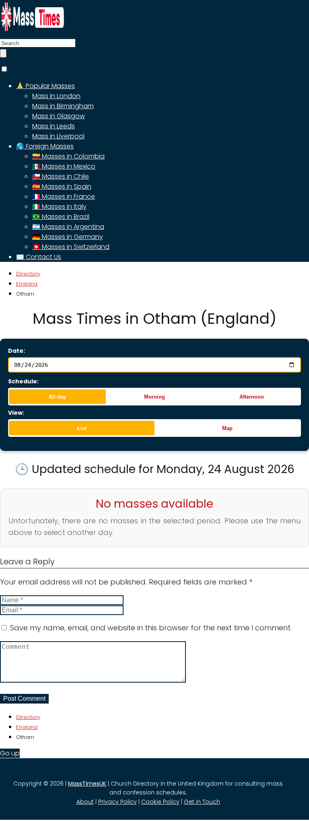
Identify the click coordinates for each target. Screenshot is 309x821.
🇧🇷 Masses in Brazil (60, 216)
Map (227, 428)
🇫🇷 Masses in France (63, 196)
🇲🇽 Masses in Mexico (63, 166)
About (85, 802)
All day (57, 397)
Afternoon (251, 397)
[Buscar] (3, 53)
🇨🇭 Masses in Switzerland (70, 246)
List (82, 428)
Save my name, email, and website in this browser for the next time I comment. (151, 628)
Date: (16, 351)
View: (16, 413)
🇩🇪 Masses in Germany (67, 236)
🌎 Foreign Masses (45, 146)
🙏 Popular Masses (45, 86)
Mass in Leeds (53, 126)
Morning (154, 397)
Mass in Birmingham (63, 106)
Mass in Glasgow (58, 116)
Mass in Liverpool (58, 136)
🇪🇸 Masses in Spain (61, 186)
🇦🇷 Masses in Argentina (68, 226)
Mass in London (56, 96)
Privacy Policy (117, 802)
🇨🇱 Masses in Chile (60, 176)
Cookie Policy (160, 802)
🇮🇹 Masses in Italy (59, 206)
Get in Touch (202, 802)
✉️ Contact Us (38, 256)
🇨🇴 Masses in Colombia (68, 156)
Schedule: (23, 381)
